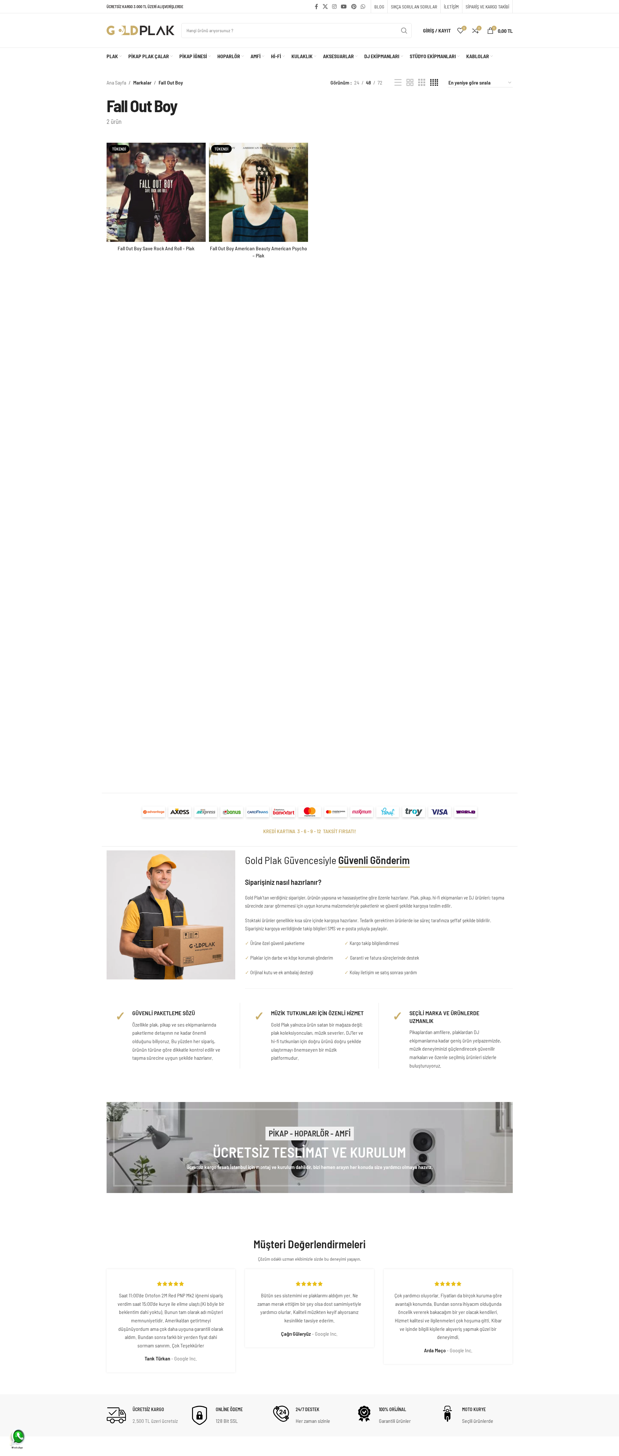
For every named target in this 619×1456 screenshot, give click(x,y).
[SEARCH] (404, 30)
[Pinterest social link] (353, 6)
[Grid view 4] (434, 82)
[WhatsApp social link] (362, 6)
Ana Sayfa (116, 82)
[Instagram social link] (334, 6)
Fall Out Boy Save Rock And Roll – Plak (156, 248)
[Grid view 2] (410, 82)
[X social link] (325, 6)
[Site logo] (141, 30)
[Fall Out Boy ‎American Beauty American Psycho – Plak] (258, 192)
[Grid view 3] (421, 82)
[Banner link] (310, 1147)
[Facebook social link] (316, 6)
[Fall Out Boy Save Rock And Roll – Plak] (156, 192)
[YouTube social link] (344, 6)
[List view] (398, 82)
